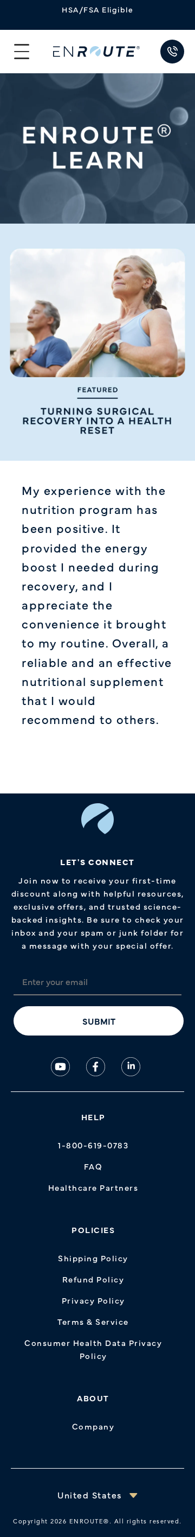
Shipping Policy (93, 1257)
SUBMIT (98, 1021)
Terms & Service (93, 1321)
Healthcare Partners (93, 1187)
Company (93, 1426)
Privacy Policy (93, 1300)
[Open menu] (21, 51)
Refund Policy (93, 1279)
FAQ (93, 1166)
